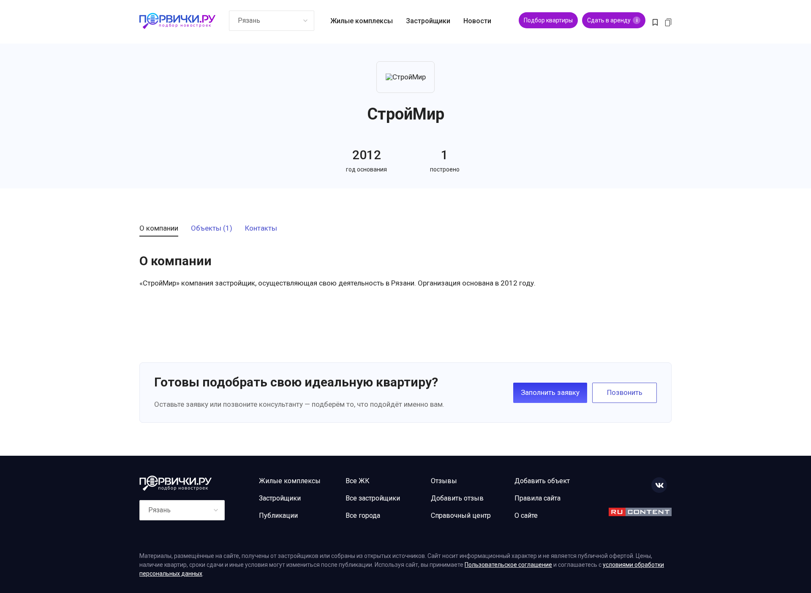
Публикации (278, 515)
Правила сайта (537, 498)
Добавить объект (542, 481)
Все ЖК (358, 481)
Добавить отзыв (457, 498)
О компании (158, 228)
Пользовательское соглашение (508, 564)
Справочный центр (461, 515)
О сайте (526, 515)
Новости (477, 21)
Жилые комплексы (361, 21)
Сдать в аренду (612, 20)
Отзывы (444, 481)
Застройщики (428, 21)
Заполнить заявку (550, 392)
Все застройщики (373, 498)
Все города (363, 515)
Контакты (261, 228)
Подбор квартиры (548, 20)
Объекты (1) (211, 228)
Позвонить (624, 392)
